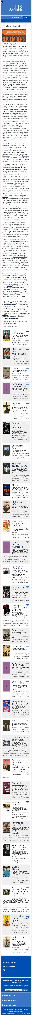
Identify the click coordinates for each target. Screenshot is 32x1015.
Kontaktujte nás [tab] (10, 1000)
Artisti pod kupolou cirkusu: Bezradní (20, 607)
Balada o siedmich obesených (17, 425)
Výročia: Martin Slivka (18, 664)
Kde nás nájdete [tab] (10, 995)
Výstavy (6, 970)
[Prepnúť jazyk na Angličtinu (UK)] (2, 2)
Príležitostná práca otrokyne (19, 846)
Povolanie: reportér (17, 803)
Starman (16, 485)
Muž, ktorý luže (17, 503)
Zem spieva (18, 630)
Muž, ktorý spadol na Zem (19, 465)
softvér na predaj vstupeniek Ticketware (21, 1013)
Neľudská (16, 646)
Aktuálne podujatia (9, 962)
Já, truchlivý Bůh (18, 938)
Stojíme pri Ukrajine (9, 966)
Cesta (15, 368)
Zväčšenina (17, 783)
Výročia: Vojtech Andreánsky (18, 544)
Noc (14, 720)
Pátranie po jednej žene (18, 824)
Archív (5, 974)
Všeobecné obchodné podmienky (16, 1011)
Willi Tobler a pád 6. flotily (18, 738)
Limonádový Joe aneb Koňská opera (20, 918)
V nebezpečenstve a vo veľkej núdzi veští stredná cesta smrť (20, 891)
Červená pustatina (16, 761)
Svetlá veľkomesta (18, 332)
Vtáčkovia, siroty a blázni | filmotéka (19, 523)
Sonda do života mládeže (19, 682)
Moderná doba (16, 350)
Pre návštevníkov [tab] (10, 1005)
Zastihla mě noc (17, 447)
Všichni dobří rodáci (18, 588)
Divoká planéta (15, 868)
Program (4, 21)
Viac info (27, 331)
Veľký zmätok (18, 701)
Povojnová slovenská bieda (20, 385)
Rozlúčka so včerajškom (18, 567)
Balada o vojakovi (16, 404)
